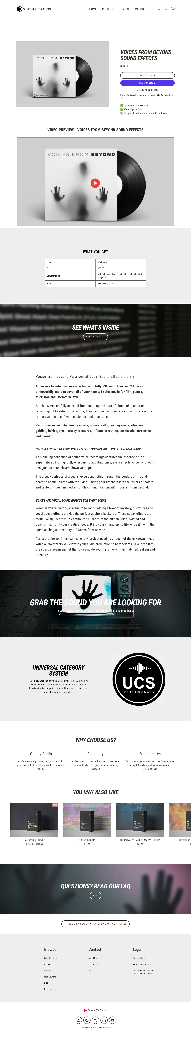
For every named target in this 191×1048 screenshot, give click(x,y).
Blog (46, 983)
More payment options (148, 89)
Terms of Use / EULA (142, 964)
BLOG (151, 9)
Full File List (95, 337)
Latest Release (51, 958)
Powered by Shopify (105, 1027)
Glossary (48, 989)
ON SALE (126, 9)
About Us (93, 958)
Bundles (47, 964)
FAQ (95, 895)
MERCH (139, 9)
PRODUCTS (107, 9)
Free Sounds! (50, 977)
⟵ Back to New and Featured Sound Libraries (95, 924)
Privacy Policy (139, 958)
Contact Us (93, 964)
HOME (93, 9)
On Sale (47, 970)
